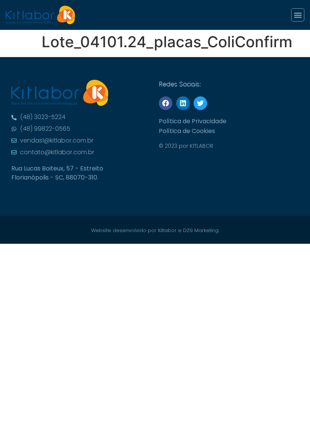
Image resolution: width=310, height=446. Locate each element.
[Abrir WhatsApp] (291, 19)
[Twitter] (200, 103)
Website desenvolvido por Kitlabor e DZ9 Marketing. (155, 230)
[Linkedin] (183, 103)
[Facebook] (165, 103)
